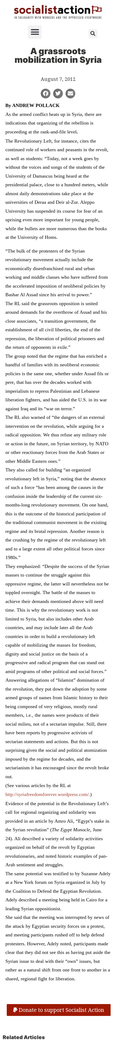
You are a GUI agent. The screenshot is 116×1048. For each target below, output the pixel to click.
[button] (35, 32)
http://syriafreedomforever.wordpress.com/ (47, 794)
